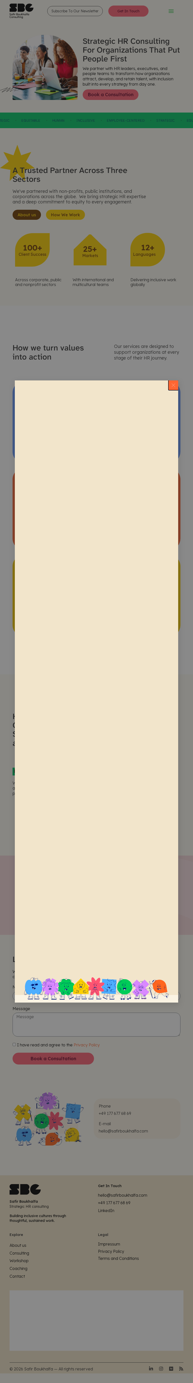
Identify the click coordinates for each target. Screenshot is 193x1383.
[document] (96, 691)
